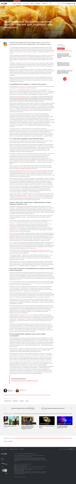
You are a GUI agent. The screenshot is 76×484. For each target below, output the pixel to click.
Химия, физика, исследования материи (64, 423)
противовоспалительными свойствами (41, 297)
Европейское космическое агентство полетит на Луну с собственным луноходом (63, 64)
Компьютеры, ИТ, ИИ (31, 407)
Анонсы (32, 3)
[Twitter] (71, 3)
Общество (43, 407)
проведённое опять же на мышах (27, 314)
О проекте (3, 0)
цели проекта (4, 449)
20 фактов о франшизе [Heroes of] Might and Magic (22, 408)
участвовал (32, 115)
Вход (74, 0)
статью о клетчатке (17, 279)
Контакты (11, 0)
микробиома (24, 283)
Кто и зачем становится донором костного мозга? (53, 408)
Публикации (26, 3)
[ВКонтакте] (66, 3)
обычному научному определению (20, 96)
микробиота (15, 400)
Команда (7, 0)
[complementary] (64, 62)
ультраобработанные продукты (25, 86)
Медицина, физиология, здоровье (10, 10)
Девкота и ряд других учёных (16, 165)
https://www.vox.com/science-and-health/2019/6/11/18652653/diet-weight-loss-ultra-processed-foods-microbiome (29, 395)
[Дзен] (74, 3)
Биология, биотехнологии (61, 69)
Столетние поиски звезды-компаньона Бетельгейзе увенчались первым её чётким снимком (64, 55)
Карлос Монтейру (13, 113)
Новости (19, 3)
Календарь (37, 3)
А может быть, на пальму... (10, 426)
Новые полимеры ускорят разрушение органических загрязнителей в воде (27, 427)
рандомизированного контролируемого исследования (43, 55)
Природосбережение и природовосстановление (26, 423)
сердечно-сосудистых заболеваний (25, 51)
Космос (58, 52)
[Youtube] (69, 3)
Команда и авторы (13, 449)
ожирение (22, 400)
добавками (31, 70)
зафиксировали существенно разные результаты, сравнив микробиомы (28, 170)
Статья (5, 9)
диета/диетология (7, 400)
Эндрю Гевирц (35, 195)
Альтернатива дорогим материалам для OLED (62, 427)
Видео (14, 3)
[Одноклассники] (72, 3)
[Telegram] (67, 3)
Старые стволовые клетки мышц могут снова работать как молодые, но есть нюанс (64, 72)
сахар (27, 400)
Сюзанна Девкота (25, 155)
